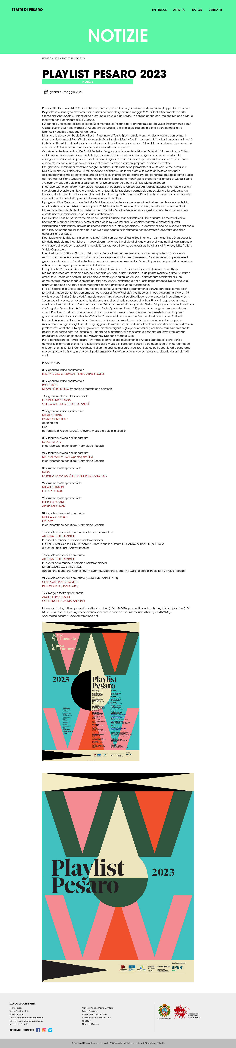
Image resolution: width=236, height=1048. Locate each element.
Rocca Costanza (90, 1011)
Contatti (215, 10)
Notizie (197, 10)
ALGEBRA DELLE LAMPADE (58, 536)
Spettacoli (159, 10)
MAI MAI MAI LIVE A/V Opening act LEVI (67, 457)
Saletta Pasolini (17, 1015)
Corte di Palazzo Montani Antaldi (97, 1008)
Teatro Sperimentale (19, 1011)
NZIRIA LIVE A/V (51, 442)
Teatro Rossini (16, 1008)
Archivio (15, 1030)
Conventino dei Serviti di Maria (96, 1018)
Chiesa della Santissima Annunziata (27, 1018)
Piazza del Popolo (90, 1024)
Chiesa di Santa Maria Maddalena (26, 1021)
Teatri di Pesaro (27, 10)
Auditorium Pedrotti (19, 1024)
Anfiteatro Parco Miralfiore (94, 1015)
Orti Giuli (86, 1021)
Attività (179, 10)
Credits (161, 1043)
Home (45, 59)
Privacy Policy (150, 1043)
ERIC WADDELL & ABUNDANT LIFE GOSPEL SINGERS (73, 374)
